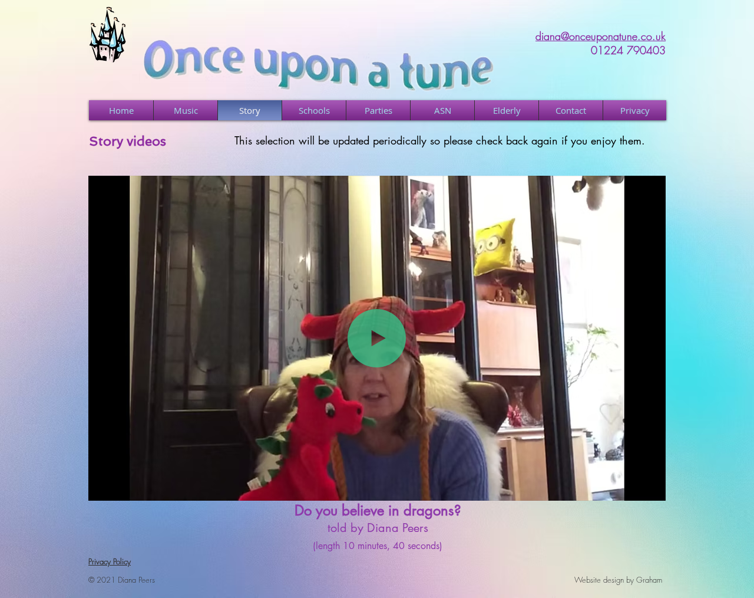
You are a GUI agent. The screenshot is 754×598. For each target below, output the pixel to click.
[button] (651, 488)
